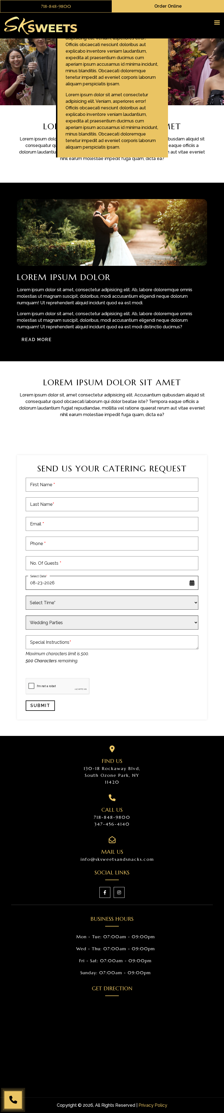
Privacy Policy (152, 1105)
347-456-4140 (112, 824)
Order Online (168, 6)
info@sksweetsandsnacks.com (117, 859)
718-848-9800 (56, 6)
